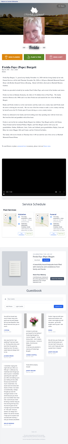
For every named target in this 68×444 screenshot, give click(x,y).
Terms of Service (38, 436)
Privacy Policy (29, 436)
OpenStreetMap (35, 439)
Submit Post (58, 306)
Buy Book (46, 260)
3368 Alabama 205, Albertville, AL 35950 (27, 229)
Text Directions (21, 234)
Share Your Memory (57, 278)
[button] (10, 218)
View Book (37, 260)
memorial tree (22, 146)
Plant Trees (29, 233)
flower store (46, 146)
